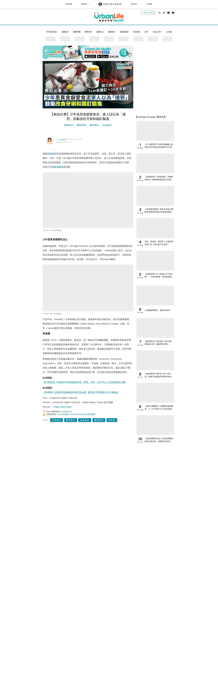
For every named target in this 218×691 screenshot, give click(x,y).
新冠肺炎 (136, 32)
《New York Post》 (62, 406)
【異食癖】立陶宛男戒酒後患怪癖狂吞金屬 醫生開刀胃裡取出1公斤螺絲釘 (81, 392)
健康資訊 (65, 32)
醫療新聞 (81, 125)
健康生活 (100, 32)
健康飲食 (111, 32)
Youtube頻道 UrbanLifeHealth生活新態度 (76, 414)
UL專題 (169, 32)
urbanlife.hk (66, 411)
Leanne (63, 139)
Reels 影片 (157, 32)
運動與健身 (124, 32)
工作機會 (149, 4)
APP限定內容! (51, 32)
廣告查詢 (134, 4)
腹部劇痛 (58, 167)
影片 (146, 32)
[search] (159, 13)
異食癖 (50, 153)
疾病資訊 (107, 125)
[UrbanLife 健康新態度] (109, 17)
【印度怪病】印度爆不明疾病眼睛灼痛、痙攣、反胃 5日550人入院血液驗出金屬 (84, 382)
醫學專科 (88, 32)
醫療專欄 (76, 32)
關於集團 (69, 4)
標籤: (46, 420)
